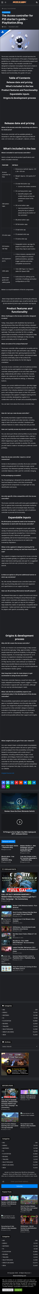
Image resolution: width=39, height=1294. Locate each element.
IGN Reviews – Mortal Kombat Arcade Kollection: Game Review (29, 1228)
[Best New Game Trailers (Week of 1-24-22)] (6, 936)
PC (3, 1018)
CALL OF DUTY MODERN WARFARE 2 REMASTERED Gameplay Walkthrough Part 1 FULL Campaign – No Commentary (18, 896)
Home (5, 8)
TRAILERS (5, 1026)
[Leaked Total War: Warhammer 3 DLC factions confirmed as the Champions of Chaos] (6, 949)
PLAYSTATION (12, 8)
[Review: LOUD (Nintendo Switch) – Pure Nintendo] (6, 906)
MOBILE (5, 1012)
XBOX (4, 1034)
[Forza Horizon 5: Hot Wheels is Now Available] (6, 921)
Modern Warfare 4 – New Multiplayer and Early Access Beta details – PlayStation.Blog (28, 848)
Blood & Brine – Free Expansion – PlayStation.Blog (7, 858)
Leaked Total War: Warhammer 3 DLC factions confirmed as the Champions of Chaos (25, 949)
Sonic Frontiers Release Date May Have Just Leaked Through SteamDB (9, 1125)
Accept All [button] (18, 1290)
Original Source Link (7, 773)
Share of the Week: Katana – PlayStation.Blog (9, 846)
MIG (4, 1009)
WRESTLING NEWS (8, 1032)
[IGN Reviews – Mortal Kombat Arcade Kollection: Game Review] (6, 929)
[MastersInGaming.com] (19, 2)
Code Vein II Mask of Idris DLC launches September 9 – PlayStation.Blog (28, 858)
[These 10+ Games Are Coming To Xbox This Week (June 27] (6, 968)
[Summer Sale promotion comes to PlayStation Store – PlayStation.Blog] (6, 960)
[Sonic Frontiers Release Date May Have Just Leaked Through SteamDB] (6, 914)
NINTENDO (6, 1015)
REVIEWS (5, 1023)
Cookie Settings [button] (7, 1290)
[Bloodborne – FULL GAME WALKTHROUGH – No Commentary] (6, 942)
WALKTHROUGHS (8, 1029)
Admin (4, 26)
